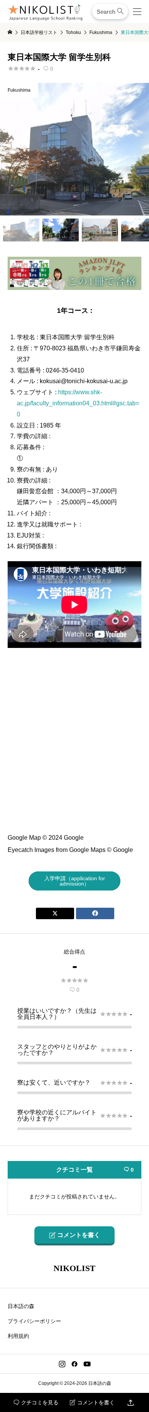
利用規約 (18, 1336)
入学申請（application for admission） (74, 881)
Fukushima (19, 90)
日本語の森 (21, 1306)
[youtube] (87, 1363)
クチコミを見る (36, 1402)
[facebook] (74, 1363)
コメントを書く (92, 1402)
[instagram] (62, 1363)
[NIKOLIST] (45, 11)
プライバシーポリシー (34, 1321)
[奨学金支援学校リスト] (74, 286)
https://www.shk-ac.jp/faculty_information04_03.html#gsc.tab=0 (78, 403)
